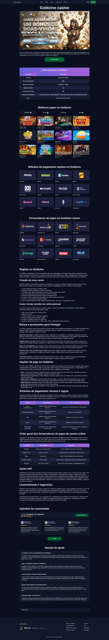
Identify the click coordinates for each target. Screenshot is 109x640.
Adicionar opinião (82, 515)
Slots (80, 112)
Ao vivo (44, 112)
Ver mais (54, 538)
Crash (62, 112)
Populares (26, 112)
